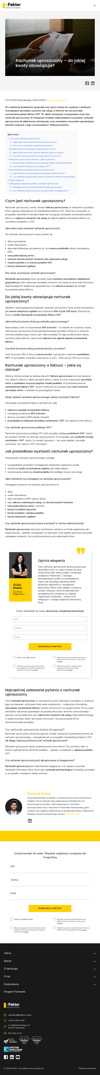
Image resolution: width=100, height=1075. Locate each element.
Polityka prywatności (87, 1068)
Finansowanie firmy (57, 100)
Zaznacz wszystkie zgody (26, 657)
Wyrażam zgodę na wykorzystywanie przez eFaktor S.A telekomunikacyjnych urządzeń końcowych (31, 668)
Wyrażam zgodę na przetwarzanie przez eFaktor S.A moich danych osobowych (71, 659)
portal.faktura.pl (72, 814)
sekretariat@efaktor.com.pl (19, 1015)
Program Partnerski (14, 991)
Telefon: (14, 879)
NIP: (12, 866)
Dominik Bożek (39, 793)
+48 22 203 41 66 (16, 1020)
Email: (13, 893)
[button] (50, 953)
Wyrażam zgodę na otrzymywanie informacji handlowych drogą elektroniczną (69, 668)
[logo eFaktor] (12, 5)
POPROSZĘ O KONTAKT (50, 646)
